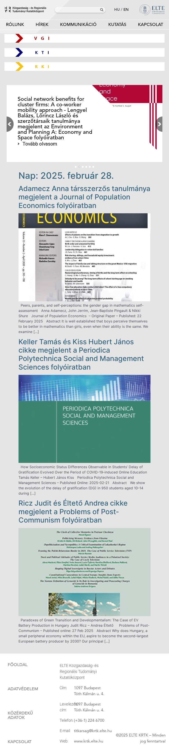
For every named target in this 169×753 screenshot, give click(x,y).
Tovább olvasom (39, 144)
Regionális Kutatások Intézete (86, 66)
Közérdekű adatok (20, 715)
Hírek (42, 24)
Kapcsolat (150, 24)
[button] (158, 124)
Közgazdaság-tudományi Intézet (84, 52)
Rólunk (15, 24)
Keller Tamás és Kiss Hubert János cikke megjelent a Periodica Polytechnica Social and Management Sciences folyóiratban (81, 354)
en (126, 9)
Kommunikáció (78, 24)
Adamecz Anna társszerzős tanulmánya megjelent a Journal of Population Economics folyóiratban (84, 197)
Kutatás (117, 24)
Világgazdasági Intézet (82, 38)
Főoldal (18, 665)
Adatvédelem (23, 689)
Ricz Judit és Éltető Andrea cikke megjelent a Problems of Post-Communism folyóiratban (73, 511)
